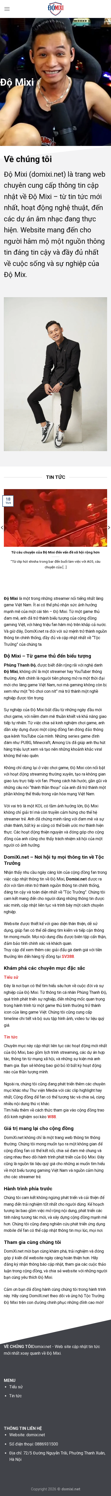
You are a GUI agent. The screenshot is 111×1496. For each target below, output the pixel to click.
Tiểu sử (11, 977)
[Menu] (7, 9)
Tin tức (11, 1037)
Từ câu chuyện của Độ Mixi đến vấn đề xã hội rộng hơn (55, 552)
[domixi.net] (55, 9)
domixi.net (35, 1434)
